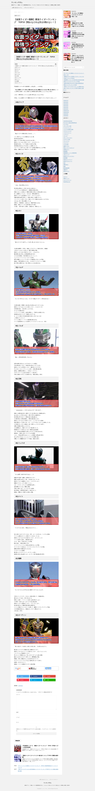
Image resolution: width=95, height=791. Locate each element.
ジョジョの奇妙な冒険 (68, 129)
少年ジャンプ (66, 154)
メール (18, 717)
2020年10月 (66, 112)
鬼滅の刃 (65, 169)
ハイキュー (65, 134)
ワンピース (65, 142)
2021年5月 (65, 103)
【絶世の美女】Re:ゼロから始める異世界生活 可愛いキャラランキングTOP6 (77, 47)
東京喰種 (65, 157)
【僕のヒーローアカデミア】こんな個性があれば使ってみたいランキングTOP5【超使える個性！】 (77, 59)
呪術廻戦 (65, 151)
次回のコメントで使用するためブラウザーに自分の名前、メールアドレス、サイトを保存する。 (36, 729)
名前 (17, 712)
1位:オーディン (18, 82)
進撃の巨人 (65, 164)
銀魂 (64, 166)
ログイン (65, 176)
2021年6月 (65, 102)
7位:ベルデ (17, 72)
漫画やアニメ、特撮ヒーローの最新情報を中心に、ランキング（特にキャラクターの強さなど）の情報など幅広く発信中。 (47, 785)
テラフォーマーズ (67, 131)
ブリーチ (65, 136)
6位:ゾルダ (17, 74)
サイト (17, 722)
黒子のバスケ (66, 171)
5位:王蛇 (17, 76)
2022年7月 (65, 100)
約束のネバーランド (67, 159)
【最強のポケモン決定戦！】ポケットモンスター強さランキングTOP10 (77, 24)
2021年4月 (65, 105)
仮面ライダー (66, 146)
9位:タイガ (17, 69)
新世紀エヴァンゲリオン (68, 156)
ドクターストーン (67, 132)
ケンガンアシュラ (67, 127)
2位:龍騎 (17, 81)
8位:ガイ (17, 71)
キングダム (65, 124)
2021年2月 (65, 109)
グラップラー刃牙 (67, 126)
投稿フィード (66, 178)
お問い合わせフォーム (17, 7)
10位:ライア (17, 67)
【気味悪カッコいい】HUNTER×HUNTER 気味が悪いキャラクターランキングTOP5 (77, 35)
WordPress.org (66, 181)
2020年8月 (65, 115)
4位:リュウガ (18, 77)
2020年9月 (65, 114)
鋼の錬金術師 (66, 168)
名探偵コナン (66, 149)
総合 (64, 163)
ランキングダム (17, 2)
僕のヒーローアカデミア (68, 147)
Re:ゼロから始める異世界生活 (70, 122)
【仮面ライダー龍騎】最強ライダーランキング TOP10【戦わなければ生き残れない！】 (36, 65)
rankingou (20, 685)
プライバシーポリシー (29, 7)
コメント (18, 694)
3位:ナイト (17, 79)
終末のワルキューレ (67, 161)
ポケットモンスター (67, 137)
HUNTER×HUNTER (67, 121)
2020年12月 (66, 110)
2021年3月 (65, 107)
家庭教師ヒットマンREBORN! (70, 152)
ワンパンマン (66, 141)
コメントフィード (67, 180)
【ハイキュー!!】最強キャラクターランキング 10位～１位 (77, 15)
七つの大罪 (65, 144)
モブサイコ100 (66, 139)
